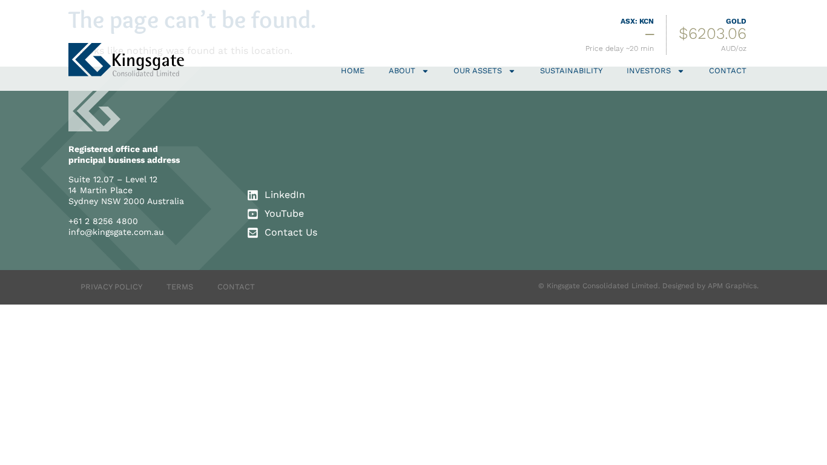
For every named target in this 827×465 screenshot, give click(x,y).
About (402, 70)
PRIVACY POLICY (111, 286)
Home (352, 70)
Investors (649, 70)
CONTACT (236, 286)
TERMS (179, 286)
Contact (727, 70)
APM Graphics (732, 286)
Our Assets (477, 70)
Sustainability (571, 70)
